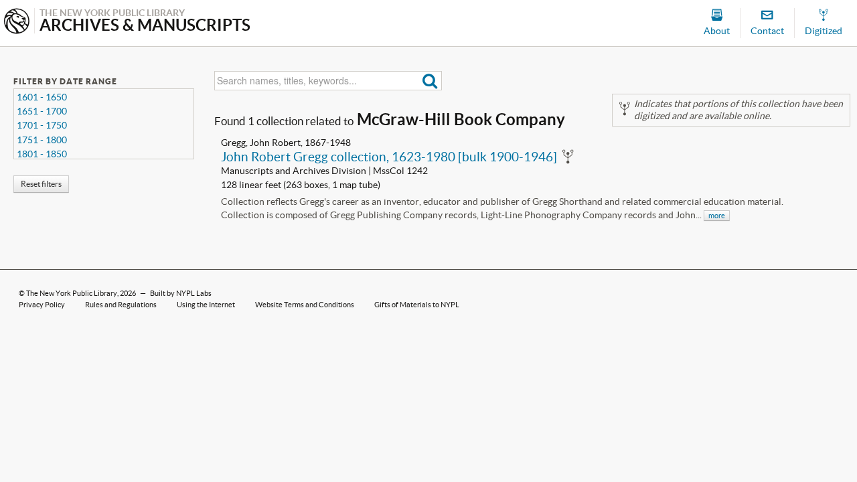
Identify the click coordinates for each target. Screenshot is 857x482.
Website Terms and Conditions (304, 305)
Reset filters (41, 183)
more (716, 216)
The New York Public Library (71, 293)
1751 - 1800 (42, 140)
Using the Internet (206, 305)
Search (430, 80)
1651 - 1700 (42, 111)
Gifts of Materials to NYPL (416, 305)
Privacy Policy (42, 305)
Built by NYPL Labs (181, 293)
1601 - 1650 (42, 97)
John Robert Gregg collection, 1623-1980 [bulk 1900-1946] (389, 156)
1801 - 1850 (42, 154)
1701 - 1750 (42, 125)
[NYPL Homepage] (16, 22)
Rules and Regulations (121, 305)
